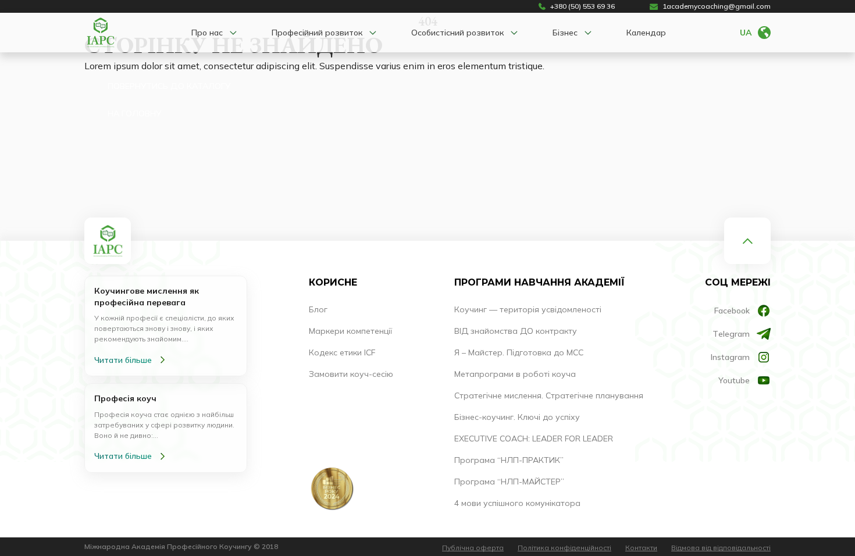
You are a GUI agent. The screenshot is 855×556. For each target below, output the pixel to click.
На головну (134, 113)
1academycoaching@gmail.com (716, 6)
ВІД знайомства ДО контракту (515, 331)
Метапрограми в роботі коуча (515, 374)
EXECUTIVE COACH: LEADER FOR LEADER (533, 438)
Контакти (641, 547)
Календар (646, 32)
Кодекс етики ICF (342, 352)
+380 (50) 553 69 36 (582, 6)
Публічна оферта (473, 547)
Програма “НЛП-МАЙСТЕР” (509, 481)
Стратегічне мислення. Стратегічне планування (548, 395)
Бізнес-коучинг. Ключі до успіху (517, 417)
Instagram (730, 357)
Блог (318, 309)
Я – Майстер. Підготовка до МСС (518, 352)
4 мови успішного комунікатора (517, 503)
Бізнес (565, 32)
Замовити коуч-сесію (351, 374)
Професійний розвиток (317, 32)
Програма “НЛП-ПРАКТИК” (509, 460)
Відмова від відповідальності (721, 547)
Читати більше (123, 360)
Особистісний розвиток (457, 32)
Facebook (732, 310)
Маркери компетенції (350, 331)
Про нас (207, 32)
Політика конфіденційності (564, 547)
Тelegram (731, 334)
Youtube (734, 380)
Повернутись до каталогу (169, 86)
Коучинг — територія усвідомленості (527, 309)
